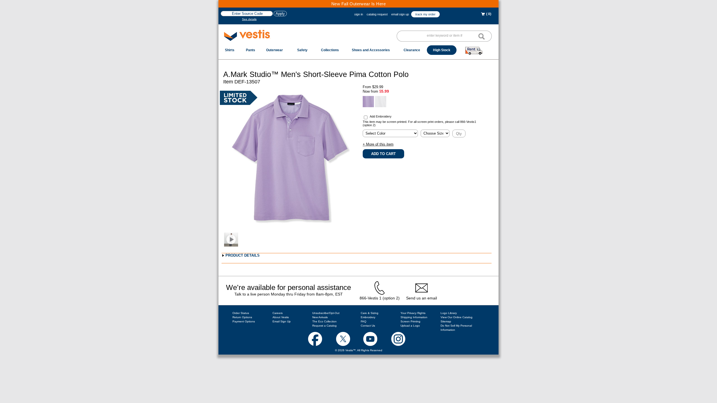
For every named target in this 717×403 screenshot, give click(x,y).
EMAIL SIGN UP (400, 14)
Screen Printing (410, 321)
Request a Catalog (324, 325)
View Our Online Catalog (456, 317)
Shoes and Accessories (371, 50)
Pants (250, 50)
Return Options (242, 317)
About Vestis (281, 317)
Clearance (412, 50)
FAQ (363, 321)
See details (249, 19)
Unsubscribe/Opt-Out (325, 313)
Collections (330, 50)
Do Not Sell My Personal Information (456, 327)
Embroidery (368, 317)
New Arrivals (320, 317)
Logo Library (449, 313)
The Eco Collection (324, 321)
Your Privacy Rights (413, 313)
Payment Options (243, 321)
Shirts (229, 50)
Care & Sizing (369, 313)
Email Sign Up (282, 321)
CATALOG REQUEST (377, 14)
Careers (278, 313)
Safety (302, 50)
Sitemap (446, 321)
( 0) (488, 14)
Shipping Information (414, 317)
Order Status (240, 313)
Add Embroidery (381, 116)
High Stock (441, 50)
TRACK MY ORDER (425, 14)
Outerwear (274, 50)
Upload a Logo (410, 325)
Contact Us (368, 325)
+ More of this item (378, 144)
